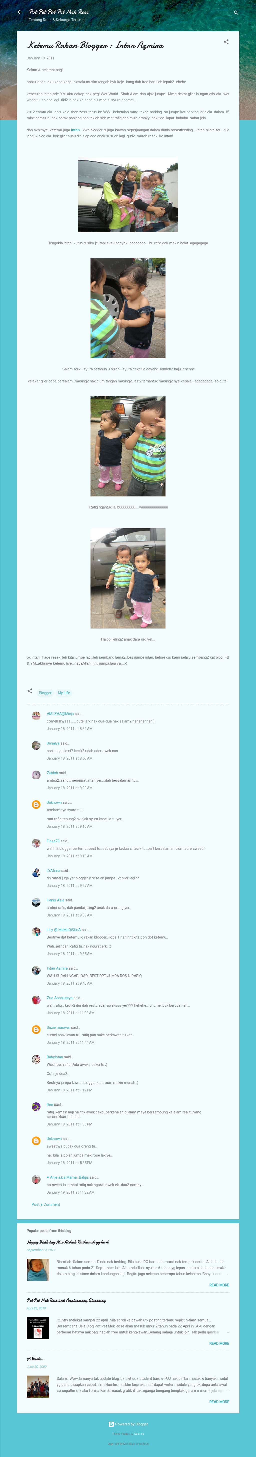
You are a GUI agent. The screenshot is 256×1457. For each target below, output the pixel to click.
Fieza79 (53, 841)
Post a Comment (46, 1204)
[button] (226, 43)
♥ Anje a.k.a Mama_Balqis (68, 1177)
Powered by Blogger (131, 1424)
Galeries (139, 1433)
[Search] (236, 13)
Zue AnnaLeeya (59, 998)
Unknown (54, 802)
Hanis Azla (55, 900)
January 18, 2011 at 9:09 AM (69, 788)
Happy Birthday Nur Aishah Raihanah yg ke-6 (68, 1242)
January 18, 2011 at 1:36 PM (69, 1124)
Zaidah (52, 773)
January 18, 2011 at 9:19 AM (69, 856)
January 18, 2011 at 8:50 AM (69, 758)
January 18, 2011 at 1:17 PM (69, 1090)
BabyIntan (55, 1057)
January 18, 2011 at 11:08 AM (70, 1013)
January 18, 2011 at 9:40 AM (69, 983)
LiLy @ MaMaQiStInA (64, 929)
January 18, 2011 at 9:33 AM (69, 915)
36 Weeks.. (36, 1359)
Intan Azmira (57, 968)
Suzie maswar (58, 1027)
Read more (219, 1285)
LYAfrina (53, 870)
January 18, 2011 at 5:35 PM (69, 1163)
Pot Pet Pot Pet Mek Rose (58, 12)
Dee (50, 1104)
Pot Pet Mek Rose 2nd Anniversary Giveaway (66, 1300)
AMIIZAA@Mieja (61, 713)
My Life (64, 693)
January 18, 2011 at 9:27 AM (69, 885)
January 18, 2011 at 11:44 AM (70, 1042)
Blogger (45, 693)
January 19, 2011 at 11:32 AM (70, 1192)
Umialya (53, 743)
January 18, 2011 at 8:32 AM (69, 728)
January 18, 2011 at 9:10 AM (69, 826)
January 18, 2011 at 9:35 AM (69, 954)
